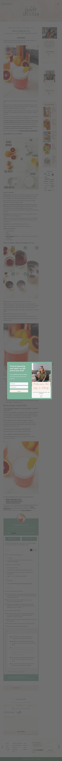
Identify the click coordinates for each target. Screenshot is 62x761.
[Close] (53, 364)
